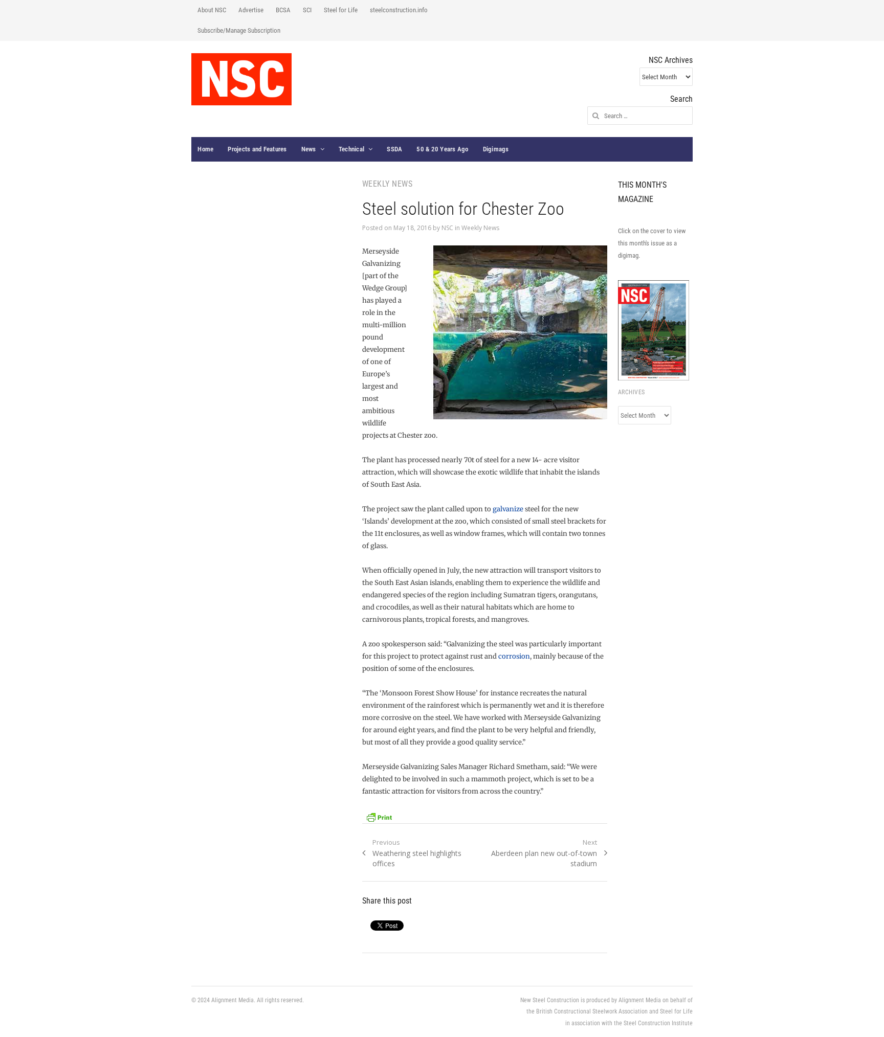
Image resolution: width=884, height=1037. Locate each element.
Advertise (250, 10)
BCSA (283, 10)
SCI (307, 10)
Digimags (496, 149)
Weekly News (480, 227)
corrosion (514, 656)
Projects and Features (257, 149)
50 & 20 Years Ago (442, 149)
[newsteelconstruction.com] (241, 79)
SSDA (394, 149)
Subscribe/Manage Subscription (238, 30)
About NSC (211, 10)
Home (205, 149)
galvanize (508, 509)
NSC (447, 227)
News (308, 149)
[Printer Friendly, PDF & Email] (379, 816)
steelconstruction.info (399, 10)
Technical (351, 149)
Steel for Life (341, 10)
